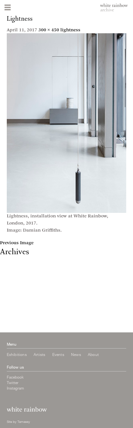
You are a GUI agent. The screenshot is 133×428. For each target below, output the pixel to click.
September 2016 (17, 283)
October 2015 (14, 307)
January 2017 (14, 272)
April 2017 (11, 266)
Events (58, 354)
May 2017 (10, 260)
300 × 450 (48, 30)
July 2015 (10, 312)
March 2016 (13, 301)
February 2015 (15, 318)
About (93, 354)
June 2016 (10, 295)
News (76, 354)
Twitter (12, 383)
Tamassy (23, 421)
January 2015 (14, 324)
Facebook (15, 377)
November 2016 (17, 278)
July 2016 (10, 289)
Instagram (15, 388)
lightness (70, 30)
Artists (39, 354)
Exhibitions (17, 354)
